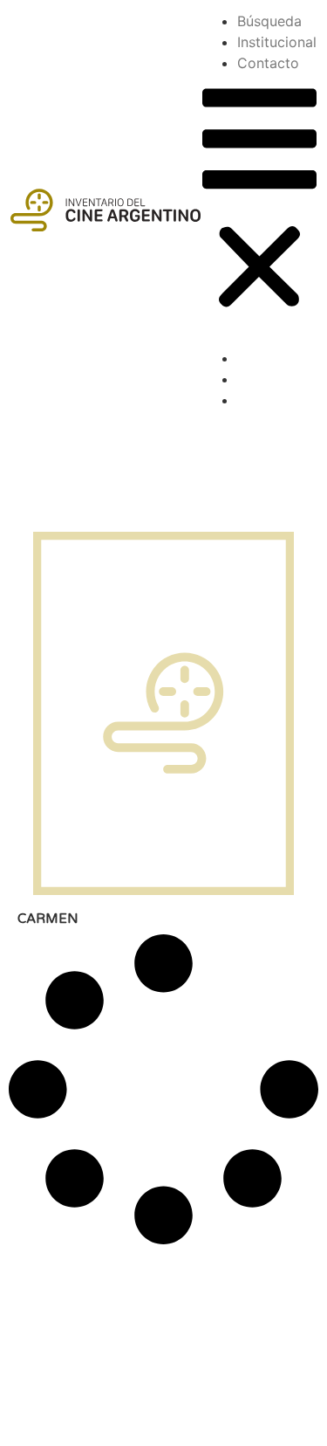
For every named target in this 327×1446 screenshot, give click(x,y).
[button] (259, 201)
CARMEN (47, 918)
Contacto (268, 63)
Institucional (277, 42)
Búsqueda (269, 21)
